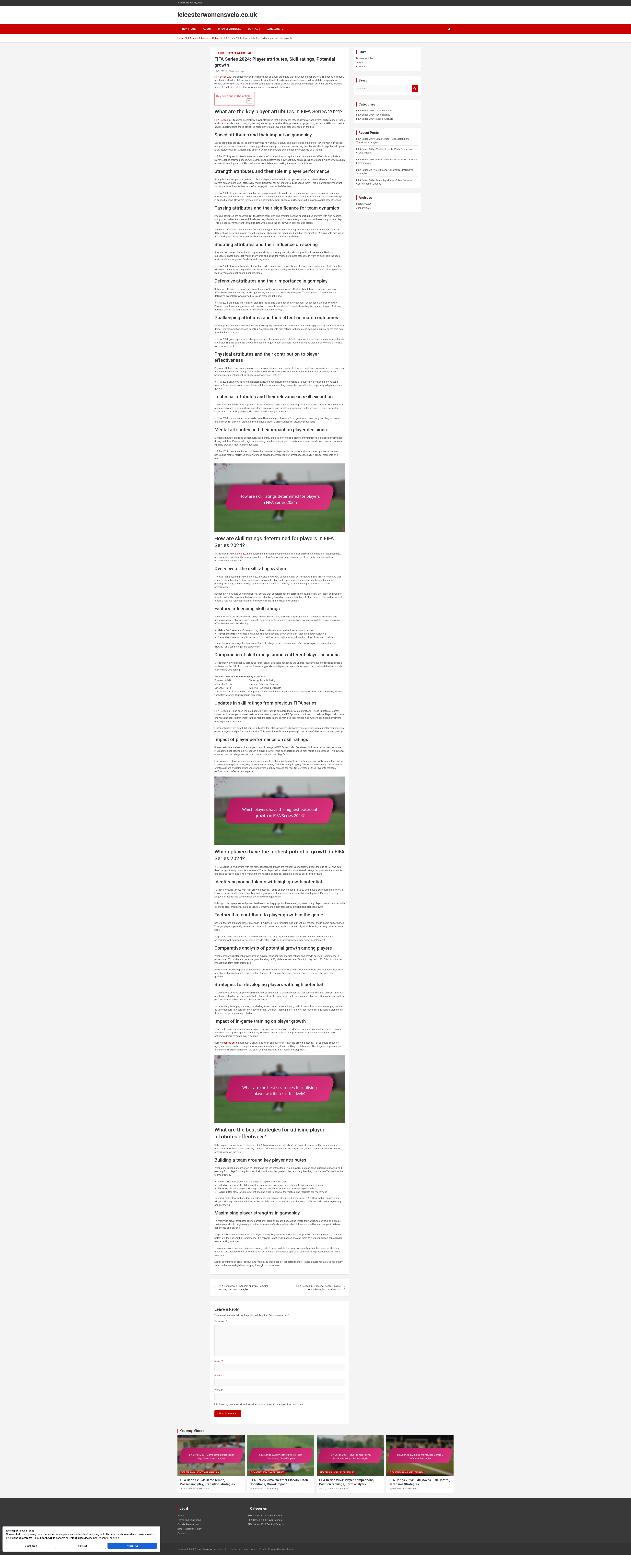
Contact (254, 28)
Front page (188, 28)
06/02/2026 (186, 1488)
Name (218, 1361)
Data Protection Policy (189, 1528)
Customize (31, 1545)
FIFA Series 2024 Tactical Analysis (374, 118)
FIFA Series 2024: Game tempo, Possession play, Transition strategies (207, 1482)
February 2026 (364, 203)
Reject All (82, 1545)
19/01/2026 (220, 71)
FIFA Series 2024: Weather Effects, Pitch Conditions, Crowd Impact (279, 1482)
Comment (220, 1321)
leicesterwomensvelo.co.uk (217, 15)
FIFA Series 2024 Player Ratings (233, 53)
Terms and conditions (189, 1520)
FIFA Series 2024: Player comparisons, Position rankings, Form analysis (346, 1482)
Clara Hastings (236, 71)
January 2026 (363, 207)
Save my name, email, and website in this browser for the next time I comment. (261, 1404)
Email (218, 1375)
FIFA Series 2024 (223, 76)
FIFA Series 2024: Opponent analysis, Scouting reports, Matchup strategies (243, 1287)
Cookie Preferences (188, 1524)
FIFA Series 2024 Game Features (374, 110)
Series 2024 (241, 553)
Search (415, 88)
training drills (230, 1042)
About (207, 28)
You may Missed (192, 1431)
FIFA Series (220, 119)
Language (273, 28)
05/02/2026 (395, 1488)
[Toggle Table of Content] (247, 101)
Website (218, 1390)
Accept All (132, 1545)
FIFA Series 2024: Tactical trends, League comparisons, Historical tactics (318, 1287)
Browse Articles (229, 28)
